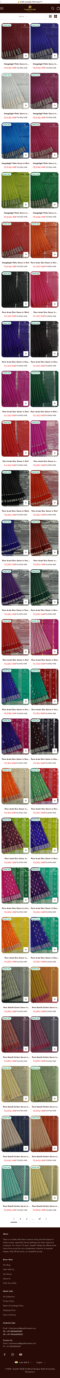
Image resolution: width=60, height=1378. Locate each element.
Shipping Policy (9, 1310)
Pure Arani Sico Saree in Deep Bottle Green (44, 610)
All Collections (9, 1296)
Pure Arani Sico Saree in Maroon (44, 560)
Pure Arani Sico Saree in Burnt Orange (44, 262)
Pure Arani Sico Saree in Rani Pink (15, 411)
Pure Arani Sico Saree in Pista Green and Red (44, 809)
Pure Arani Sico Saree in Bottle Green (44, 411)
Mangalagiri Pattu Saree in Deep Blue (44, 64)
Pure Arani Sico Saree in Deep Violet (15, 610)
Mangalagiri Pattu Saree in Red (15, 262)
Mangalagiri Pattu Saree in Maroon (15, 64)
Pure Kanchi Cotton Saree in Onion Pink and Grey (44, 1057)
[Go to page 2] (46, 1218)
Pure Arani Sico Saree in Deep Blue (15, 361)
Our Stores (7, 1274)
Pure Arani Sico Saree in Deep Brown (44, 361)
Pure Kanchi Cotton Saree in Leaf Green (44, 1206)
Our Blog (6, 1265)
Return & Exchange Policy (13, 1305)
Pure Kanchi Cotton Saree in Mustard (44, 1007)
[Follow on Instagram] (12, 1354)
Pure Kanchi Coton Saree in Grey (15, 1007)
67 (40, 1219)
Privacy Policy (8, 1301)
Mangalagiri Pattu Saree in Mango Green (44, 213)
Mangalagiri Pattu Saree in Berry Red (44, 163)
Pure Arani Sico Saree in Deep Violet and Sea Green (44, 908)
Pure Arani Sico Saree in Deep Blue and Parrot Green (44, 858)
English (39, 1362)
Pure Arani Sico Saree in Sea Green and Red (44, 709)
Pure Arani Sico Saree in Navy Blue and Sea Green (15, 709)
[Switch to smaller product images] (55, 16)
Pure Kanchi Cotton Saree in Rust (15, 1057)
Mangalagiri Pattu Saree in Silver (15, 113)
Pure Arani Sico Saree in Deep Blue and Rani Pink (15, 759)
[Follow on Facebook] (4, 1354)
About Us (6, 1278)
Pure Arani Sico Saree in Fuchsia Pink (44, 312)
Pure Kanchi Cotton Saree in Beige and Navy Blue (15, 1156)
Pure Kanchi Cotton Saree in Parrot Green (44, 1106)
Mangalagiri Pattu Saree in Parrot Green (15, 213)
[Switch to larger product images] (50, 16)
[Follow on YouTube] (20, 1354)
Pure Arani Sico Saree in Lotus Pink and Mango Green (15, 908)
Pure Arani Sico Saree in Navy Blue (15, 560)
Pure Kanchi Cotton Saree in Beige (15, 1106)
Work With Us (8, 1269)
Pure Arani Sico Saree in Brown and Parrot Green (15, 858)
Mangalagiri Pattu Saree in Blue (15, 163)
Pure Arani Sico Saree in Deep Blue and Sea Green (44, 957)
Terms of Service (9, 1314)
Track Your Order (9, 1283)
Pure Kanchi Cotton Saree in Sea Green (15, 1206)
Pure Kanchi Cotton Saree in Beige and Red (44, 1156)
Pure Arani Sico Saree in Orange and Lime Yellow (15, 957)
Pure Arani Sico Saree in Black (15, 312)
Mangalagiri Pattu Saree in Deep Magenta (44, 113)
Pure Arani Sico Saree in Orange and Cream (15, 809)
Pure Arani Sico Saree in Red (15, 461)
